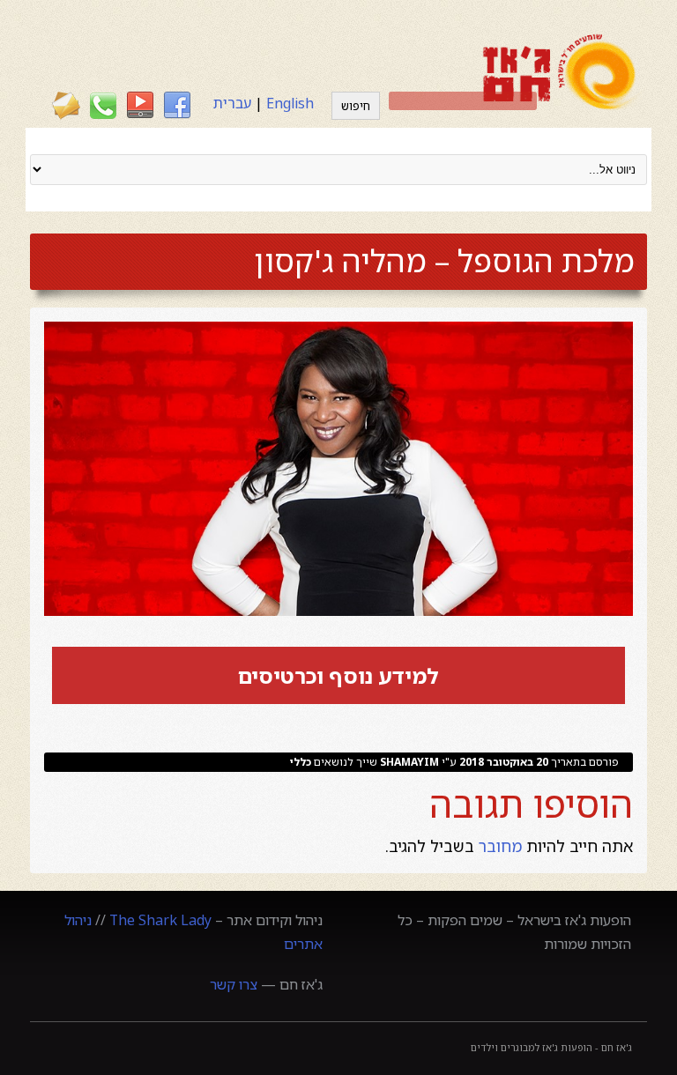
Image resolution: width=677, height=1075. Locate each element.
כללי (300, 761)
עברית (232, 103)
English (290, 103)
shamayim (409, 761)
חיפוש (355, 106)
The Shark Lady (160, 920)
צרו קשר (233, 984)
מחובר (502, 845)
